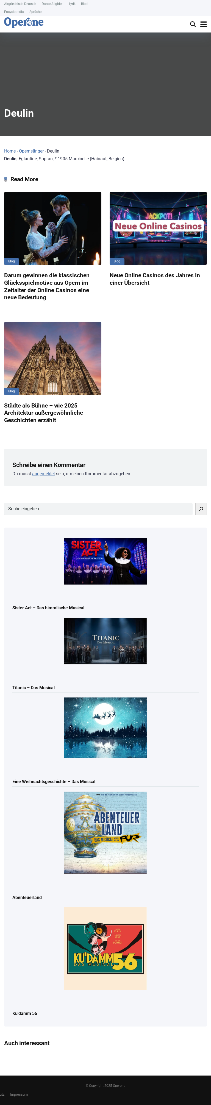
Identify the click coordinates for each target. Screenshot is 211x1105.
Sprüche (35, 12)
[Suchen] (201, 509)
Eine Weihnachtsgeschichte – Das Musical (53, 781)
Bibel (84, 4)
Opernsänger (31, 151)
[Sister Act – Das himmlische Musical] (105, 562)
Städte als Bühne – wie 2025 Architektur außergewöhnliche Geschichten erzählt (43, 412)
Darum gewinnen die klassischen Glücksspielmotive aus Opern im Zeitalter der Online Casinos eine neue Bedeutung (47, 286)
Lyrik (72, 4)
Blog (11, 261)
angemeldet (43, 473)
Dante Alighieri (52, 4)
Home (10, 151)
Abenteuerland (27, 897)
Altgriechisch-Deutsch (20, 4)
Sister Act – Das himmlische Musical (48, 607)
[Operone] (23, 22)
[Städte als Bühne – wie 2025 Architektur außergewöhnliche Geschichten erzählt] (52, 358)
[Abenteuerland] (105, 833)
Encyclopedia (14, 12)
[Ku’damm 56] (105, 949)
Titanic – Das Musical (33, 687)
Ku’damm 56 (24, 1013)
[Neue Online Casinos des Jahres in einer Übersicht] (158, 228)
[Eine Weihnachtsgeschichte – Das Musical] (105, 728)
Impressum (19, 1094)
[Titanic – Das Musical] (105, 641)
